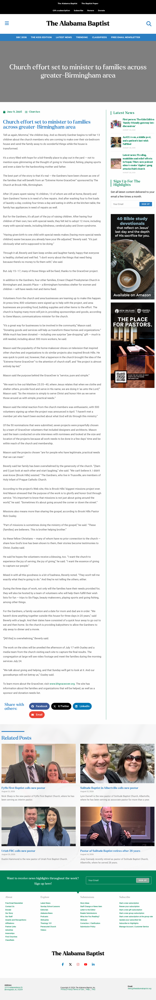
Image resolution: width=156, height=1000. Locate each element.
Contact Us (9, 906)
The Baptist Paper (90, 3)
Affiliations (9, 923)
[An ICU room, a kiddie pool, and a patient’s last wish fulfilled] (116, 142)
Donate (8, 910)
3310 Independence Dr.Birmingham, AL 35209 (14, 988)
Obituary (83, 920)
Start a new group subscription (131, 913)
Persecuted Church (48, 927)
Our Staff (8, 917)
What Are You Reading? (89, 917)
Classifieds (99, 37)
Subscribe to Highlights (128, 923)
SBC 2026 (21, 37)
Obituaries (45, 920)
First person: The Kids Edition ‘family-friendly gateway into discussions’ (138, 123)
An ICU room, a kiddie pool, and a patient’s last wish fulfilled (137, 140)
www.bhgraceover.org (62, 683)
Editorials (44, 910)
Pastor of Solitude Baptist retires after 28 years (110, 851)
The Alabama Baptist (67, 3)
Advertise (9, 930)
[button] (148, 23)
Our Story (9, 913)
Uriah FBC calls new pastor (18, 851)
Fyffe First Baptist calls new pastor (23, 788)
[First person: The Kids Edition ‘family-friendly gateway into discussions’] (116, 124)
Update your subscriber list (130, 920)
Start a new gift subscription (130, 910)
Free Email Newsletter (125, 37)
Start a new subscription (129, 903)
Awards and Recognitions (15, 920)
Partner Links (10, 927)
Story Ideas (84, 903)
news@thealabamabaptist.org (139, 988)
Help (88, 990)
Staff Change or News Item (91, 906)
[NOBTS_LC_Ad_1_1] (132, 345)
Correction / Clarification (90, 923)
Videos (43, 930)
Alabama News (47, 913)
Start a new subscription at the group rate (136, 917)
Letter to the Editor (87, 910)
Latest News (64, 37)
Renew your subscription (129, 906)
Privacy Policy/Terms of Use (72, 990)
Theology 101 (46, 923)
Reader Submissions (88, 913)
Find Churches (11, 937)
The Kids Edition (41, 37)
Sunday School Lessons (50, 906)
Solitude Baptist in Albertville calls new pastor (109, 788)
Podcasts (44, 917)
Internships (9, 933)
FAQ (93, 990)
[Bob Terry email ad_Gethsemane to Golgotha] (132, 256)
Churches (34, 112)
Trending (82, 37)
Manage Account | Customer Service (134, 927)
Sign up (146, 204)
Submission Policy (87, 927)
